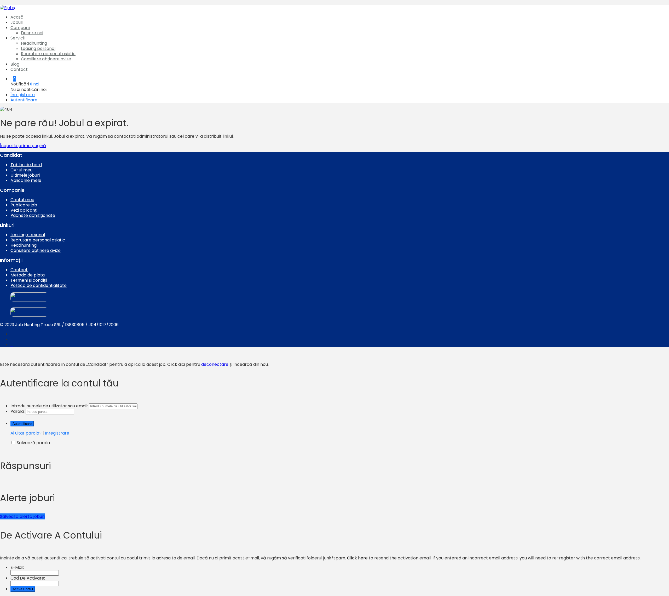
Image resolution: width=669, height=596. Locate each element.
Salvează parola (33, 443)
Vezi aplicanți (23, 210)
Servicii (17, 38)
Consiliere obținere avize (46, 59)
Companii (20, 28)
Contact (19, 69)
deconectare (214, 364)
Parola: (17, 411)
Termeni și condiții (28, 280)
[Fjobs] (7, 8)
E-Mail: (17, 567)
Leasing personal (38, 48)
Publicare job (23, 205)
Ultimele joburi (25, 175)
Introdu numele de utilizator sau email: (49, 406)
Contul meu (22, 200)
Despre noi (32, 33)
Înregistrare (22, 95)
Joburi (16, 22)
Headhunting (34, 43)
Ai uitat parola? (26, 433)
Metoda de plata (27, 275)
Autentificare (23, 100)
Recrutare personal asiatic (48, 54)
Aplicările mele (25, 180)
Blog (14, 64)
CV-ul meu (21, 170)
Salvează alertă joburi (22, 516)
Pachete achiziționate (32, 215)
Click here (357, 558)
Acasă (17, 17)
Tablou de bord (26, 165)
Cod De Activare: (27, 578)
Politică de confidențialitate (38, 285)
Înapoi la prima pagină (23, 146)
